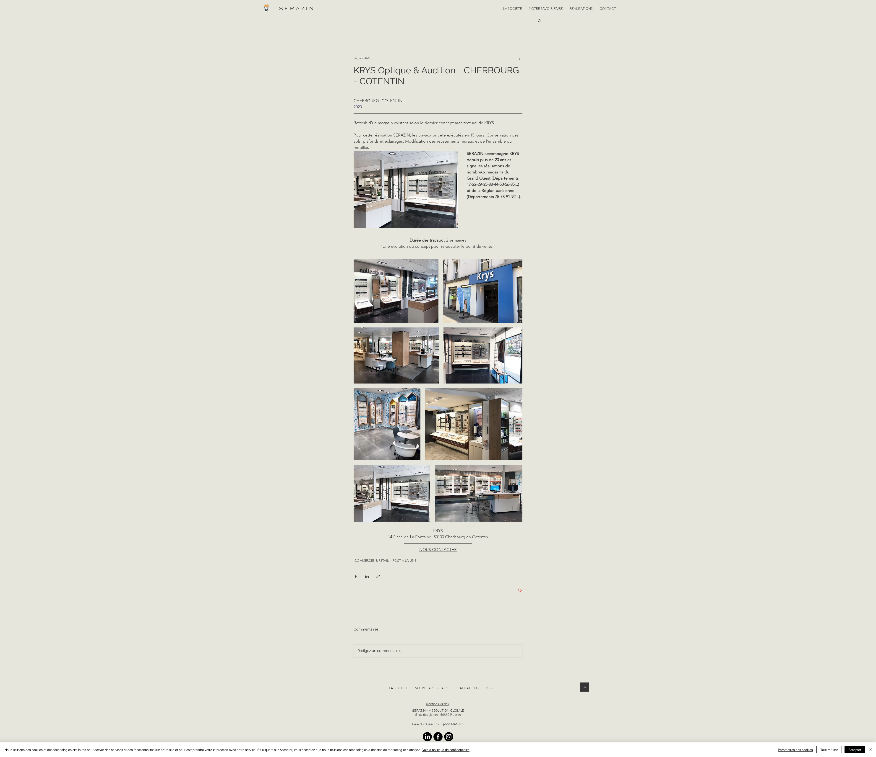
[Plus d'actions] (519, 58)
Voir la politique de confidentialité (445, 749)
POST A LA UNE (404, 561)
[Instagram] (448, 736)
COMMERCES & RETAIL (372, 561)
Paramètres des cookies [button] (795, 749)
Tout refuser (829, 749)
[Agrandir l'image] (396, 291)
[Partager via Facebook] (356, 576)
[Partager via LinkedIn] (367, 576)
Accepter (854, 749)
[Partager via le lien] (378, 576)
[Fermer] (870, 749)
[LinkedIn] (427, 736)
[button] (539, 20)
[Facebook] (438, 736)
